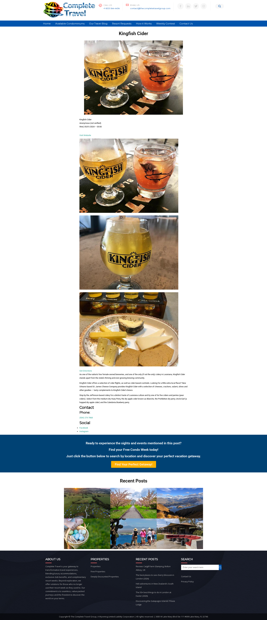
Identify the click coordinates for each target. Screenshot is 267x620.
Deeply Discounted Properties (105, 576)
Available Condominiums (70, 23)
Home (47, 23)
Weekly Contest (165, 23)
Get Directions (85, 371)
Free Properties (98, 571)
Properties (96, 566)
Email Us (135, 5)
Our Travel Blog (98, 23)
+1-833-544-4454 (112, 8)
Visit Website (85, 135)
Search (221, 567)
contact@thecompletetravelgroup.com (150, 8)
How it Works (144, 23)
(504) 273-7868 (86, 417)
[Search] (219, 6)
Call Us (108, 5)
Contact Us (186, 23)
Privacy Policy (187, 581)
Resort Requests (121, 23)
